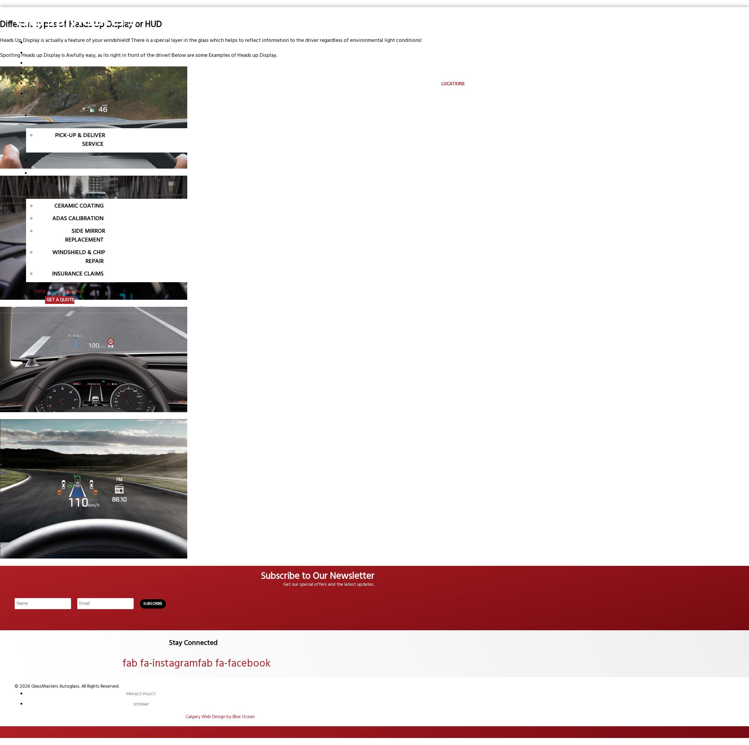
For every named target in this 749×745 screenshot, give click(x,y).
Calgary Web (198, 717)
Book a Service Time (71, 307)
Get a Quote (60, 300)
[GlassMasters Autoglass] (76, 35)
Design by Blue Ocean (233, 717)
